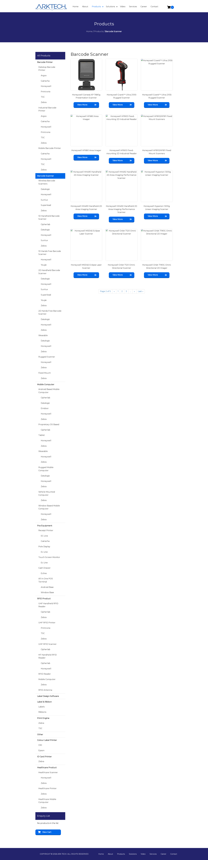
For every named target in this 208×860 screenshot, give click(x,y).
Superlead (46, 205)
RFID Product (44, 598)
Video (143, 854)
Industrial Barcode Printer (47, 109)
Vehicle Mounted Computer (46, 493)
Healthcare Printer (47, 788)
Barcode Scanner (45, 176)
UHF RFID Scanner (47, 644)
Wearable (43, 335)
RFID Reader (44, 674)
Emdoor (45, 408)
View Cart (46, 832)
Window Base (47, 592)
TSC (43, 97)
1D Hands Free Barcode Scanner (49, 252)
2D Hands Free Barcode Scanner (49, 312)
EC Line (44, 536)
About (110, 854)
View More (82, 105)
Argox (44, 75)
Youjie (44, 265)
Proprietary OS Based (48, 424)
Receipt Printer (45, 530)
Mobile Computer (45, 384)
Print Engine (43, 718)
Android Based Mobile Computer (48, 391)
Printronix (45, 91)
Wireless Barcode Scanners (46, 182)
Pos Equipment (44, 526)
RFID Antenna (45, 690)
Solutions (133, 854)
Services (153, 854)
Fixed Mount (44, 373)
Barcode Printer (45, 62)
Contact (173, 854)
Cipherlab (45, 224)
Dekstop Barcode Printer (46, 68)
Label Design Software (48, 696)
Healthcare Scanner (48, 772)
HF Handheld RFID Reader (47, 656)
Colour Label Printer (47, 740)
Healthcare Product (47, 767)
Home (101, 854)
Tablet (41, 435)
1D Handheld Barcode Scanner (49, 217)
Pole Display (44, 546)
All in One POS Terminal (45, 580)
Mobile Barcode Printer (49, 148)
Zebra (43, 102)
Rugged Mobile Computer (45, 469)
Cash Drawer (44, 568)
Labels (41, 707)
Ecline (44, 573)
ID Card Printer (44, 756)
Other (40, 734)
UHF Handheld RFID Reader (48, 605)
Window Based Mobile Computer (49, 507)
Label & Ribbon (44, 702)
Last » (140, 291)
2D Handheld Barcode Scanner (49, 272)
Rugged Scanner (46, 357)
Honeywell (46, 86)
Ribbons (42, 712)
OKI (40, 745)
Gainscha (45, 81)
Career (163, 854)
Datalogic (45, 189)
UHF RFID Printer (46, 622)
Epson (41, 750)
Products (121, 854)
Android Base (47, 587)
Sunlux (44, 200)
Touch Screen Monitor (49, 557)
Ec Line (44, 552)
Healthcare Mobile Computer (47, 801)
